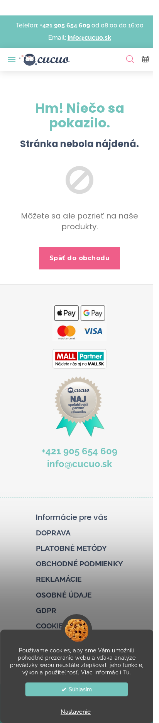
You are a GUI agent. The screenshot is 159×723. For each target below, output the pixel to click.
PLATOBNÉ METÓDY (71, 548)
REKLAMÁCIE (58, 579)
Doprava (53, 532)
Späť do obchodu (79, 258)
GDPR (46, 610)
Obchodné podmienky (79, 563)
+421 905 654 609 (65, 25)
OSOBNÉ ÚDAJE (63, 595)
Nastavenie (76, 711)
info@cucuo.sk (89, 37)
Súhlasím (80, 689)
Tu (126, 672)
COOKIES (52, 625)
